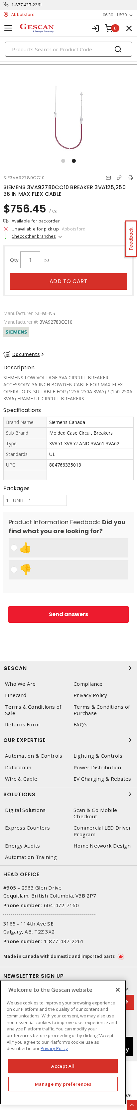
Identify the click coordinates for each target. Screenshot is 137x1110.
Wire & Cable (21, 779)
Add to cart (69, 281)
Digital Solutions (25, 810)
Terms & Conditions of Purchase (101, 710)
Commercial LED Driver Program (102, 831)
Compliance (88, 684)
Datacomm (18, 767)
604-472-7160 (61, 905)
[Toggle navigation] (8, 28)
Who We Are (20, 684)
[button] (63, 161)
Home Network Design (102, 846)
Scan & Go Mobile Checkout (95, 813)
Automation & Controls (33, 756)
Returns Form (22, 724)
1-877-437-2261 (27, 5)
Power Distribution (97, 767)
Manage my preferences (63, 1084)
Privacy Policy (90, 695)
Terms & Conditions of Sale (33, 710)
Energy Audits (22, 846)
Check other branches (34, 236)
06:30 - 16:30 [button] (115, 15)
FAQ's (80, 724)
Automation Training (31, 857)
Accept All (63, 1066)
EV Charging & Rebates (102, 779)
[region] (63, 1042)
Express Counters (27, 828)
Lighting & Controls (97, 756)
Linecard (15, 695)
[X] (117, 989)
